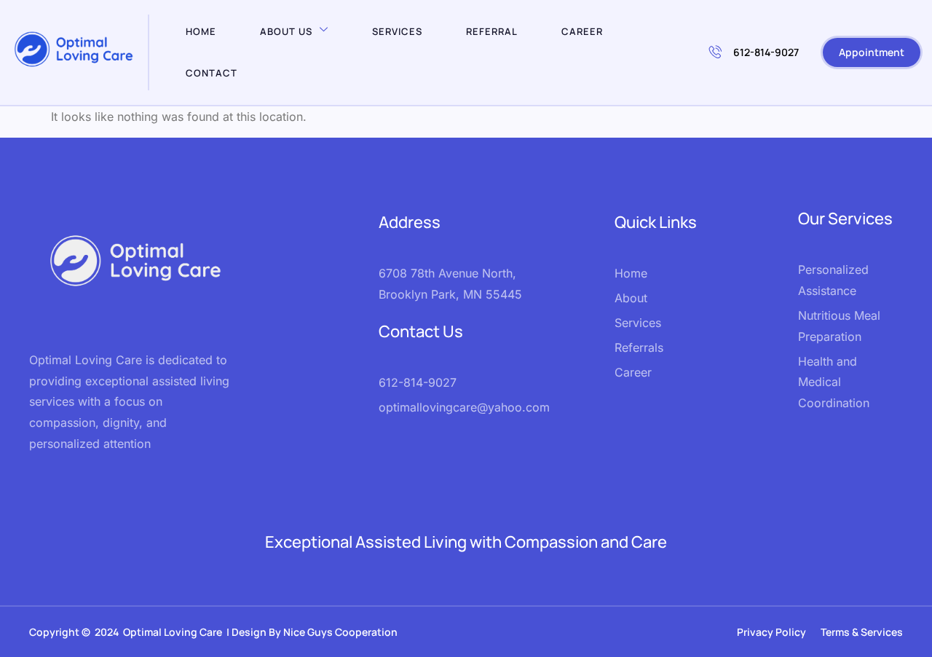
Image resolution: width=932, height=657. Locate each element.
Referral (492, 31)
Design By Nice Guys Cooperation (316, 632)
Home (201, 31)
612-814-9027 (766, 52)
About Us (286, 31)
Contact (211, 72)
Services (397, 31)
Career (582, 31)
